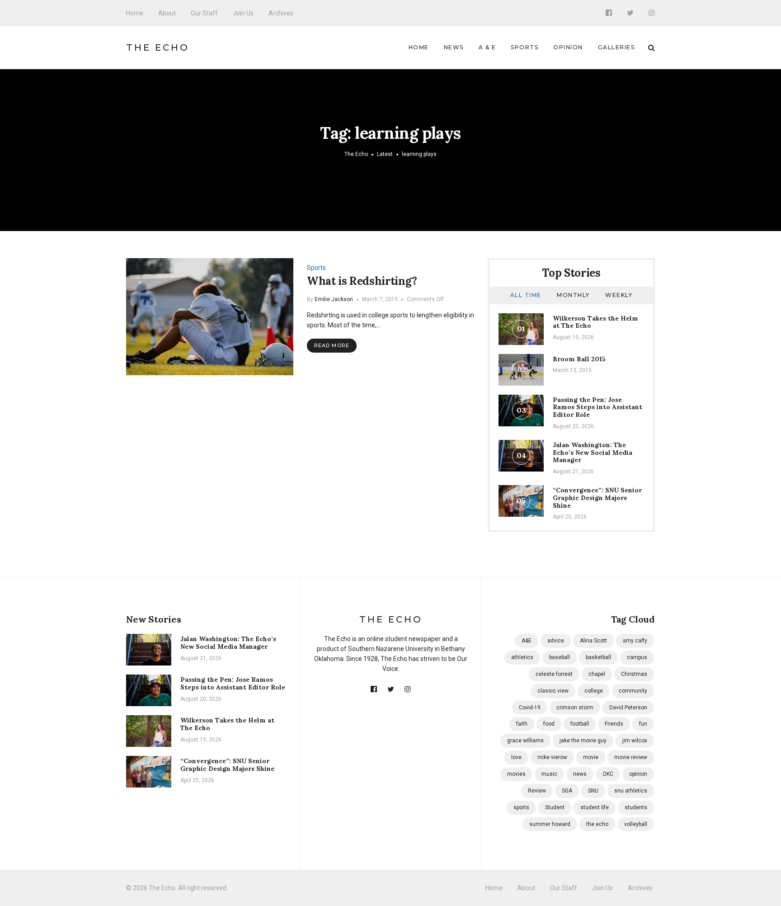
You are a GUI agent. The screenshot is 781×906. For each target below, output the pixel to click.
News (454, 47)
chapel (596, 674)
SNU (593, 791)
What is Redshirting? (362, 281)
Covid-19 (530, 707)
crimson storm (574, 707)
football (579, 724)
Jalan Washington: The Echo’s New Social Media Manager (592, 452)
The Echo (157, 47)
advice (555, 640)
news (580, 774)
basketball (598, 657)
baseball (559, 657)
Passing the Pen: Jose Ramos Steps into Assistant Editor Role (597, 407)
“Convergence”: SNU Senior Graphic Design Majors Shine (597, 498)
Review (537, 791)
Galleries (616, 47)
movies (516, 774)
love (516, 757)
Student (555, 807)
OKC (607, 774)
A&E (527, 640)
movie (590, 757)
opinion (638, 774)
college (593, 691)
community (633, 691)
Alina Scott (593, 640)
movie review (630, 757)
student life (594, 807)
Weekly (618, 295)
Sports (524, 47)
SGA (567, 791)
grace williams (525, 740)
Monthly (573, 295)
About (167, 13)
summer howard (549, 824)
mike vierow (552, 757)
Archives (280, 13)
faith (521, 724)
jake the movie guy (583, 740)
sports (521, 807)
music (549, 774)
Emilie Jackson (334, 299)
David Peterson (628, 707)
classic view (553, 691)
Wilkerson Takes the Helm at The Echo (595, 322)
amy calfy (635, 640)
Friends (614, 724)
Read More (331, 345)
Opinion (568, 47)
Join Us (243, 13)
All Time (525, 295)
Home (134, 13)
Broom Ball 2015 (579, 359)
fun (643, 724)
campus (637, 657)
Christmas (634, 674)
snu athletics (630, 791)
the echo (597, 824)
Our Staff (204, 13)
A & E (487, 47)
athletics (522, 657)
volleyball (635, 824)
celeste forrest (554, 674)
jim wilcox (634, 740)
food (549, 724)
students (636, 807)
